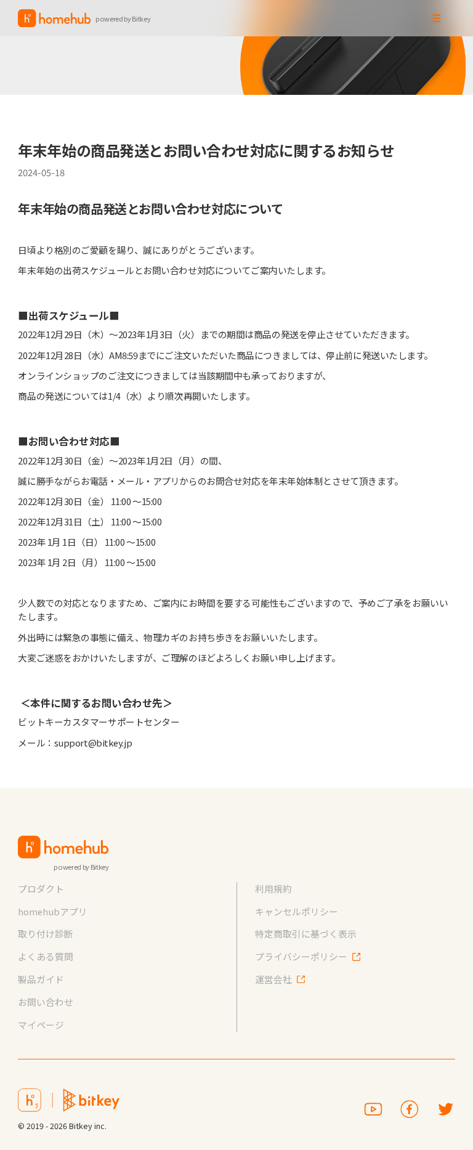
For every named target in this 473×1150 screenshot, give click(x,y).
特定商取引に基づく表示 (306, 933)
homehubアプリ (52, 911)
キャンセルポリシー (296, 911)
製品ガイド (41, 979)
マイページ (41, 1024)
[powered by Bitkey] (63, 846)
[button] (437, 18)
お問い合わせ (45, 1001)
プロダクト (41, 888)
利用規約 (273, 888)
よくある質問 (45, 956)
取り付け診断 (45, 933)
